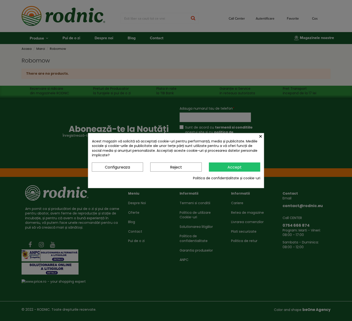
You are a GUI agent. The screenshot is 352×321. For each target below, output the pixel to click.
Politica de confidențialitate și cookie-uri (226, 178)
